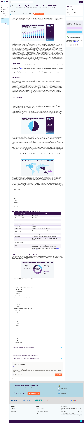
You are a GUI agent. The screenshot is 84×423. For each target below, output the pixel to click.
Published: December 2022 (71, 12)
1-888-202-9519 (71, 413)
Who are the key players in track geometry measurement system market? (25, 355)
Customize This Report (21, 393)
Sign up (80, 2)
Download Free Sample (39, 13)
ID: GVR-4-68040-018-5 (70, 8)
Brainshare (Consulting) (40, 408)
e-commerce (20, 68)
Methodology (30, 13)
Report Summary (13, 13)
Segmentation (25, 13)
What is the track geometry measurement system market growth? (24, 350)
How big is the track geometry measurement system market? (23, 347)
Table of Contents (19, 13)
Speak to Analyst (59, 374)
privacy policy (76, 41)
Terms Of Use (14, 413)
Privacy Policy (14, 411)
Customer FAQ (14, 408)
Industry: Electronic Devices (71, 14)
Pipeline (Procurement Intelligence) (42, 411)
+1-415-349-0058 (64, 413)
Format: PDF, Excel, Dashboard (71, 11)
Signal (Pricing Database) (41, 413)
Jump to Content (70, 18)
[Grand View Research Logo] (4, 2)
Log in (76, 2)
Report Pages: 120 (70, 9)
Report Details (69, 6)
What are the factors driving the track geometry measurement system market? (26, 358)
